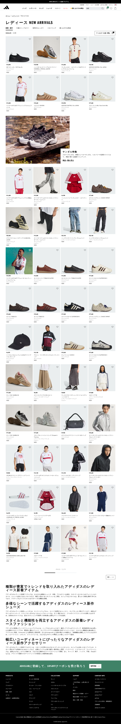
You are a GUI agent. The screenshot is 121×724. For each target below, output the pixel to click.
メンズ (24, 8)
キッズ (41, 8)
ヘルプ (91, 4)
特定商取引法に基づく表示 (89, 717)
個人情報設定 (28, 717)
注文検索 (97, 4)
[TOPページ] (6, 7)
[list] (60, 28)
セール (65, 8)
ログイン (111, 4)
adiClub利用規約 (37, 717)
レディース (32, 8)
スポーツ (57, 8)
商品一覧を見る (68, 160)
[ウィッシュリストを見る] (111, 8)
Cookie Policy (101, 717)
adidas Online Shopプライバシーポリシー (70, 717)
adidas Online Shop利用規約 (50, 717)
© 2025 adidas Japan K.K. (60, 721)
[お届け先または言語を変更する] (115, 5)
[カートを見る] (115, 8)
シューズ (49, 8)
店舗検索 (82, 4)
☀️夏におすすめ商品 (77, 8)
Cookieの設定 (19, 717)
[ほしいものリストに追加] (29, 39)
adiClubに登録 (103, 4)
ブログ (87, 4)
